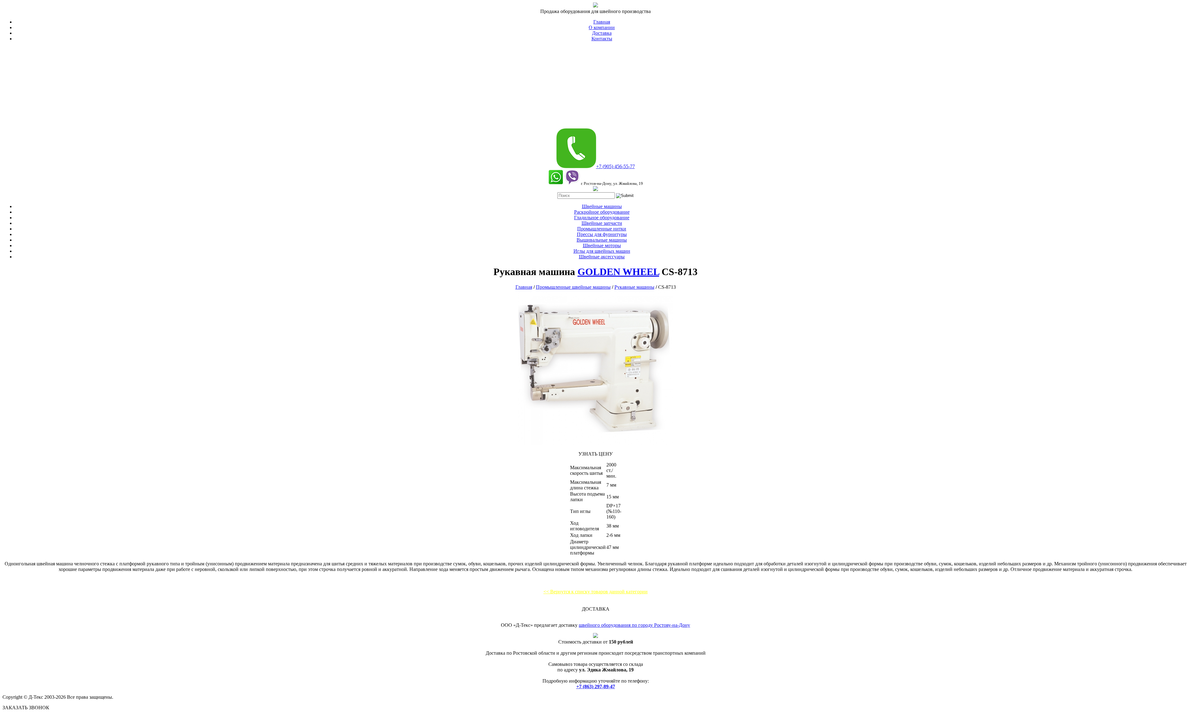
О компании (602, 27)
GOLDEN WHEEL (618, 271)
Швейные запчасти (602, 223)
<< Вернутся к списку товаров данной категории (595, 591)
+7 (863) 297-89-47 (595, 686)
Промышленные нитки (601, 228)
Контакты (601, 38)
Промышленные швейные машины (573, 287)
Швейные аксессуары (602, 256)
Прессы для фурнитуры (602, 234)
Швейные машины (602, 206)
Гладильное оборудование (601, 217)
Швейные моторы (602, 245)
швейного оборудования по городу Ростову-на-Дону (634, 625)
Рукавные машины (634, 287)
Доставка (602, 33)
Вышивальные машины (602, 240)
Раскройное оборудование (602, 212)
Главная (601, 22)
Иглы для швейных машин (601, 251)
